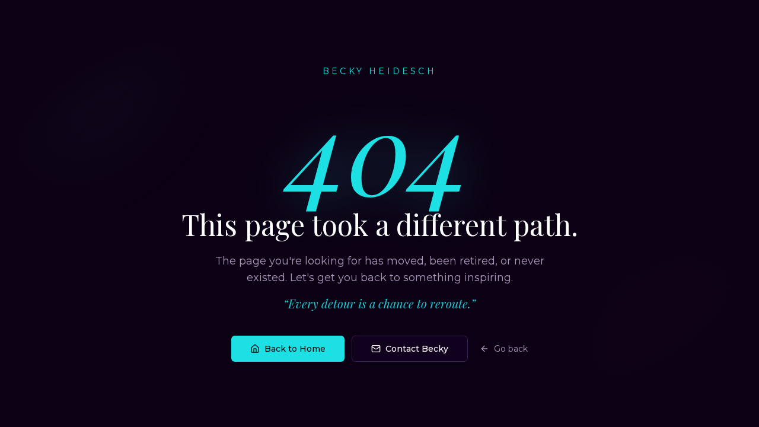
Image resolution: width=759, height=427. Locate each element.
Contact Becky (416, 348)
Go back (511, 348)
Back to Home (295, 348)
